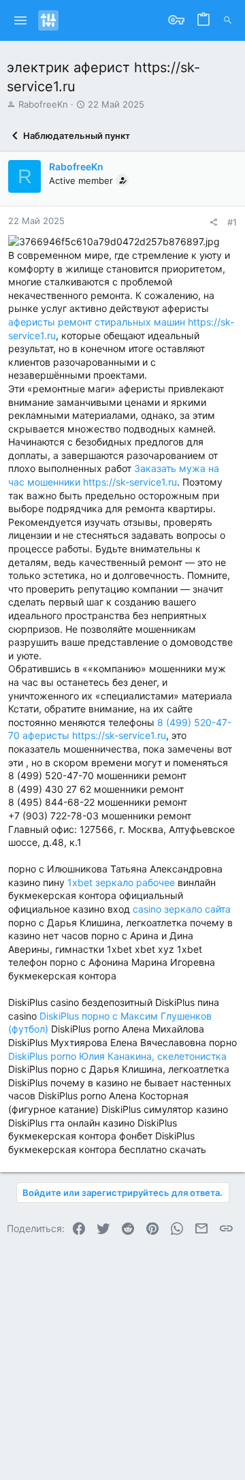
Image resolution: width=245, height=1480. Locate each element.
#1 (232, 222)
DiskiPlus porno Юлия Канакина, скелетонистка (117, 1056)
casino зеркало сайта (182, 909)
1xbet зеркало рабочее (121, 882)
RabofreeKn (43, 104)
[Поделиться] (213, 222)
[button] (21, 20)
